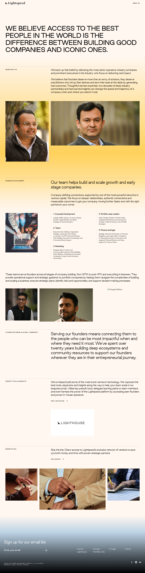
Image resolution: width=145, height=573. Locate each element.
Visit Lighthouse (57, 401)
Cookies (26, 564)
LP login (112, 549)
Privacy (19, 564)
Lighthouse (82, 552)
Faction (80, 549)
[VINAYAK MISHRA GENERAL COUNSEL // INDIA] (115, 289)
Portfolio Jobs (99, 552)
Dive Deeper (55, 459)
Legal (14, 564)
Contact (96, 549)
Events (128, 549)
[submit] (46, 550)
